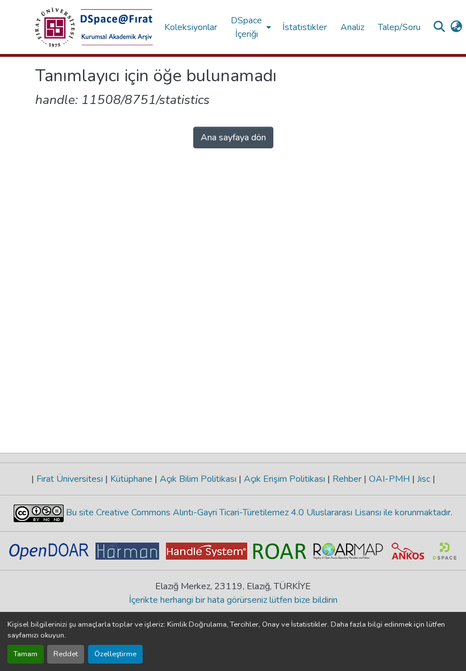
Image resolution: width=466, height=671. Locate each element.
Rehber (347, 479)
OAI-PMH (389, 479)
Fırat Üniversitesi (69, 479)
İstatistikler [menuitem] (304, 27)
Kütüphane (131, 479)
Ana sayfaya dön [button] (233, 137)
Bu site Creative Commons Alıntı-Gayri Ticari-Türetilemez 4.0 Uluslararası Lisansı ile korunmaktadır (257, 512)
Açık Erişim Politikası (284, 479)
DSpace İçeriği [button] (246, 27)
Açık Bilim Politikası (198, 479)
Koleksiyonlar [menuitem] (190, 27)
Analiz (352, 27)
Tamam (26, 654)
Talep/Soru (399, 27)
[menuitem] (249, 27)
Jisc (423, 479)
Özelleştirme (115, 654)
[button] (94, 27)
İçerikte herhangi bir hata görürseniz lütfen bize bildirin (233, 600)
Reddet (65, 654)
